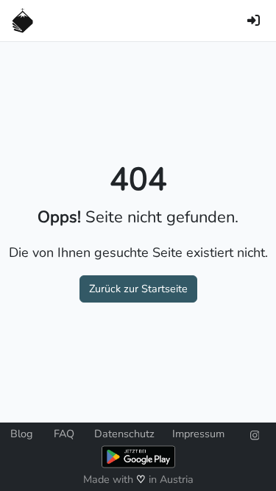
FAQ (64, 433)
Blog (21, 433)
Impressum (198, 433)
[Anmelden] (253, 21)
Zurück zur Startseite (138, 288)
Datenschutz (124, 433)
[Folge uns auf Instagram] (255, 433)
